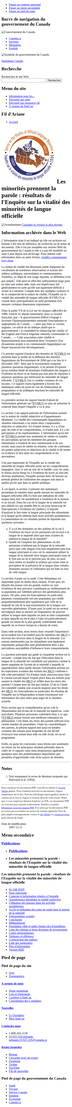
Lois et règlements (19, 994)
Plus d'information (19, 946)
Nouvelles (7, 1008)
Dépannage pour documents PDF (17, 807)
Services (14, 41)
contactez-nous (61, 814)
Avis (11, 972)
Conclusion (15, 919)
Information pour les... (22, 96)
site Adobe (45, 814)
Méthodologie (17, 922)
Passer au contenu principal (25, 4)
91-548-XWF (17, 889)
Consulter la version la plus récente (42, 224)
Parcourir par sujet (19, 99)
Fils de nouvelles (18, 1071)
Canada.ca (15, 38)
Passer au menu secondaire (24, 7)
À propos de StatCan (21, 106)
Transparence (16, 976)
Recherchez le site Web (15, 76)
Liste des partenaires (20, 943)
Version (16, 949)
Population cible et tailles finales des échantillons (37, 926)
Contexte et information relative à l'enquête (34, 896)
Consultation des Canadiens (25, 1000)
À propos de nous (12, 983)
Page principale (18, 892)
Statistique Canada (12, 61)
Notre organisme (18, 990)
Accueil (13, 122)
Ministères (15, 45)
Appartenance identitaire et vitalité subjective (35, 899)
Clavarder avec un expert (23, 1057)
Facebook (14, 1061)
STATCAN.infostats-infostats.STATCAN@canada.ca (28, 1038)
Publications (10, 843)
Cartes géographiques (21, 932)
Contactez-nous (11, 1026)
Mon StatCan (16, 1018)
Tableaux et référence (21, 936)
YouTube (14, 1067)
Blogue (13, 1054)
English (13, 48)
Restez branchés (11, 1047)
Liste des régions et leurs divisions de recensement (38, 929)
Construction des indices (23, 939)
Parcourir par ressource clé (24, 102)
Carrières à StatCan (20, 997)
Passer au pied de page (22, 11)
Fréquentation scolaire (22, 916)
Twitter (13, 1064)
